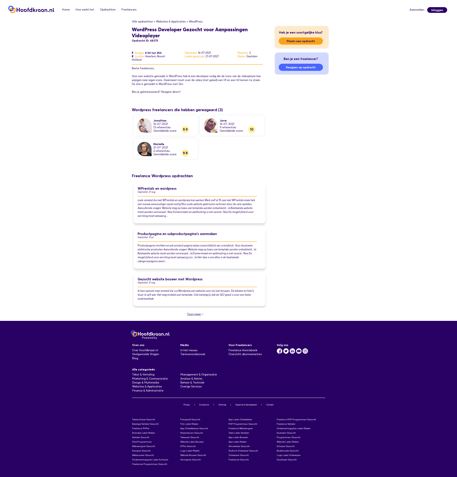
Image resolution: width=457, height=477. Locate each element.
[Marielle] (144, 148)
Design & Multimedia (145, 382)
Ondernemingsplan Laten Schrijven (150, 459)
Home (66, 9)
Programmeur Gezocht (288, 437)
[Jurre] (211, 125)
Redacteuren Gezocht (191, 432)
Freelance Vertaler (286, 424)
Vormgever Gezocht (190, 459)
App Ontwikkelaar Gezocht (194, 428)
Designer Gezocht (141, 450)
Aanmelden (417, 9)
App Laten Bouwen (238, 437)
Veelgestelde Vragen (145, 354)
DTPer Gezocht (188, 446)
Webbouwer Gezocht (143, 455)
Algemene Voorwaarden (246, 404)
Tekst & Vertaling (143, 374)
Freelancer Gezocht (238, 459)
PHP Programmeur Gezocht (242, 424)
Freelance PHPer (140, 428)
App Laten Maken (237, 441)
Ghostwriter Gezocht (239, 446)
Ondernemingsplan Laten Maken (293, 428)
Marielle (158, 144)
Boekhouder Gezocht (287, 450)
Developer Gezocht (287, 459)
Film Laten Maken (189, 424)
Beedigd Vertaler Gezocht (145, 424)
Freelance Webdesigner (240, 428)
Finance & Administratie (148, 390)
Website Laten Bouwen (192, 441)
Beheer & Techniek (192, 382)
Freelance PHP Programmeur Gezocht (296, 419)
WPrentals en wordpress (157, 188)
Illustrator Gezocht (286, 432)
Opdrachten (108, 9)
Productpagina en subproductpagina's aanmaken (177, 234)
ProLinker (164, 337)
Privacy (187, 404)
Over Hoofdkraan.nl (145, 350)
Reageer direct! (170, 92)
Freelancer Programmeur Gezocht (149, 464)
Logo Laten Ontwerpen (289, 455)
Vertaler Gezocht (140, 437)
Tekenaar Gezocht (189, 437)
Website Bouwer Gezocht (193, 455)
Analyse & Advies (191, 378)
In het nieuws (188, 350)
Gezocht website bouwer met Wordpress (170, 279)
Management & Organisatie (198, 374)
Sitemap (222, 404)
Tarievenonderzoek (192, 354)
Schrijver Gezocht (286, 446)
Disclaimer (204, 404)
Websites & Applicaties (147, 386)
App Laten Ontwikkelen (240, 419)
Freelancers (129, 9)
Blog (135, 358)
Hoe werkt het (85, 9)
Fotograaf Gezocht (190, 419)
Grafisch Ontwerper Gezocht (243, 450)
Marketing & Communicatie (150, 378)
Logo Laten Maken (190, 450)
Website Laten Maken (288, 441)
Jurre (223, 120)
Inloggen (437, 10)
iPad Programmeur (142, 441)
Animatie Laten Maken (143, 432)
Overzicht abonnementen (245, 354)
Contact (269, 404)
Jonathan (159, 120)
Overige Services (191, 386)
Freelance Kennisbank (242, 350)
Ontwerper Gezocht (238, 455)
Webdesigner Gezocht (143, 446)
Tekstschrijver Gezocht (143, 419)
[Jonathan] (144, 125)
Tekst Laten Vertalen (238, 432)
